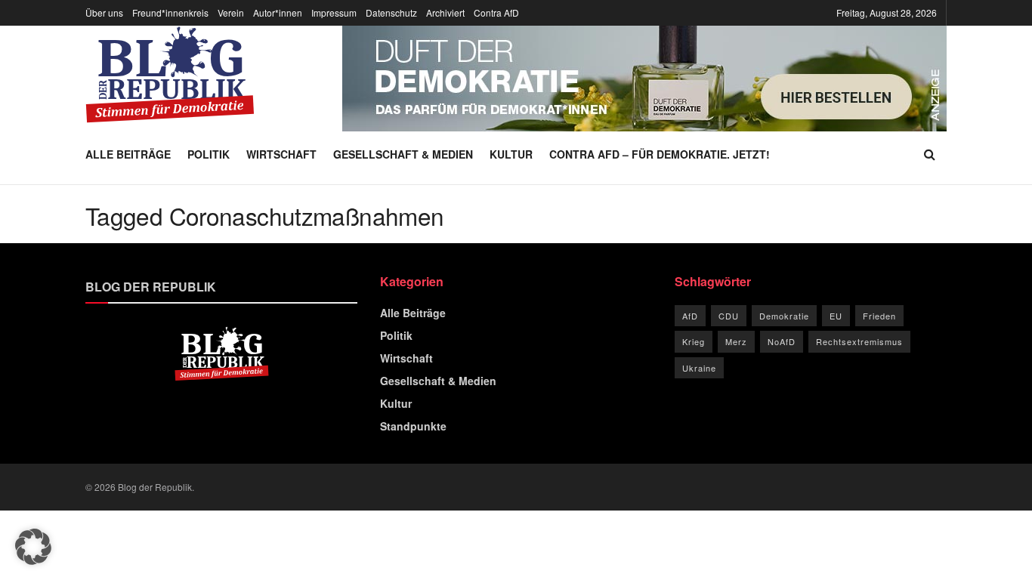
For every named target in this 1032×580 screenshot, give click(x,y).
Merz (736, 341)
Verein (231, 12)
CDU (728, 316)
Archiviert (445, 12)
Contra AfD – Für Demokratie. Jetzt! (659, 154)
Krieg (693, 341)
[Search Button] (929, 154)
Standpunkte (413, 425)
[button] (33, 547)
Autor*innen (277, 12)
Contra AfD (496, 12)
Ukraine (699, 368)
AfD (690, 316)
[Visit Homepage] (170, 75)
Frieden (879, 316)
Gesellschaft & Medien (403, 154)
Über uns (104, 12)
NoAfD (782, 341)
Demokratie (784, 316)
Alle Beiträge (128, 154)
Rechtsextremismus (859, 341)
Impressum (334, 12)
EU (836, 316)
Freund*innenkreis (170, 12)
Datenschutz (391, 12)
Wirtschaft (281, 154)
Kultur (511, 154)
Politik (208, 154)
